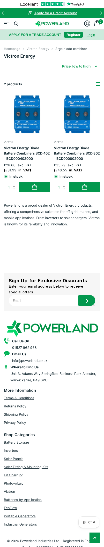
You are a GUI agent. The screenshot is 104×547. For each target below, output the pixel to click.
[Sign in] (87, 23)
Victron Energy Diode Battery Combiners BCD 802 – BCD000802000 (77, 153)
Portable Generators (20, 516)
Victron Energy (38, 49)
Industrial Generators (20, 524)
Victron (9, 491)
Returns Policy (15, 406)
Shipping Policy (16, 414)
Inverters (11, 450)
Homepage (12, 49)
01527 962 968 (24, 347)
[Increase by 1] (15, 183)
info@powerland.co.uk (29, 360)
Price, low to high (76, 66)
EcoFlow (10, 508)
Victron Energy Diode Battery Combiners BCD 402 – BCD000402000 (27, 153)
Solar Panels (13, 459)
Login (91, 35)
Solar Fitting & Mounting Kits (26, 467)
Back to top (94, 538)
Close (16, 23)
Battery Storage (16, 442)
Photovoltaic (13, 483)
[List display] (98, 84)
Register (73, 35)
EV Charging (13, 475)
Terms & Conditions (19, 398)
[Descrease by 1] (15, 191)
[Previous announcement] (3, 13)
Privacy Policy (15, 422)
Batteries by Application (23, 500)
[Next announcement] (101, 13)
